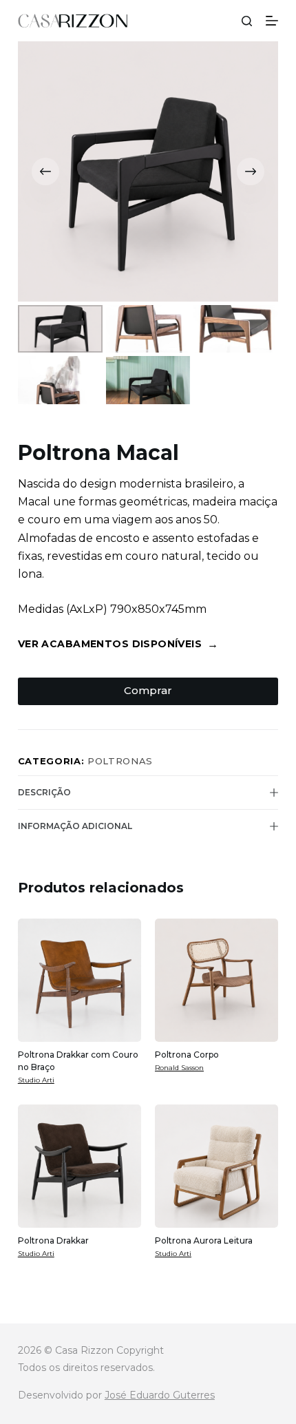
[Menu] (272, 20)
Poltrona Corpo (187, 1054)
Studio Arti (36, 1080)
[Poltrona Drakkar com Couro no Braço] (79, 980)
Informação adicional (75, 826)
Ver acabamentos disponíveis (118, 644)
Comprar (148, 690)
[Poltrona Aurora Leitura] (216, 1166)
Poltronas (120, 760)
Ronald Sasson (179, 1067)
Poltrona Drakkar (53, 1240)
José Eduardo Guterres (160, 1395)
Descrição (44, 792)
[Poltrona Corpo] (216, 980)
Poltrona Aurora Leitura (204, 1240)
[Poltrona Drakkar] (79, 1166)
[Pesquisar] (247, 21)
